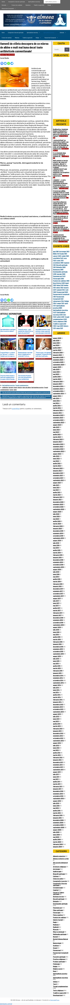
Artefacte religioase (59, 867)
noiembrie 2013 (58, 707)
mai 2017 (56, 606)
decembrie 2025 (58, 357)
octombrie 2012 (58, 738)
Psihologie (56, 964)
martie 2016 (57, 639)
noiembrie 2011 (57, 765)
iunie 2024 (56, 401)
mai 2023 (56, 432)
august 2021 (57, 483)
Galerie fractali (58, 920)
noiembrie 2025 (58, 360)
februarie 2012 (57, 757)
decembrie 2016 (58, 618)
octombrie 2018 (58, 565)
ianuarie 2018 (57, 586)
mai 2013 (56, 721)
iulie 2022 (56, 456)
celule (65, 256)
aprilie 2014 (56, 695)
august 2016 (57, 627)
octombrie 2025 (58, 362)
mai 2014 (56, 692)
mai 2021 (56, 490)
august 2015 (57, 656)
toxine (11, 389)
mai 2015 (56, 663)
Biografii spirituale (59, 874)
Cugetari (55, 890)
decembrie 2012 (58, 733)
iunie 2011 (56, 777)
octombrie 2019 (58, 536)
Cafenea (55, 876)
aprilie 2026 (56, 348)
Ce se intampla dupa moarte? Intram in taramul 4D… (59, 154)
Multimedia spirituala (59, 934)
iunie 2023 (56, 430)
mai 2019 (56, 548)
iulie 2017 (56, 601)
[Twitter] (5, 62)
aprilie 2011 (56, 781)
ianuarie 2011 (57, 789)
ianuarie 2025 (57, 384)
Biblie (56, 254)
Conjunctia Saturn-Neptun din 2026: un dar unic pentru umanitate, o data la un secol (61, 228)
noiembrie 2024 (58, 389)
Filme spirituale (58, 910)
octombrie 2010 (58, 796)
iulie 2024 (56, 398)
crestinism (58, 263)
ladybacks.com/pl (6, 1004)
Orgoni (55, 948)
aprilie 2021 (56, 492)
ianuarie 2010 (57, 818)
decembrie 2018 (58, 560)
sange (60, 303)
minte (59, 288)
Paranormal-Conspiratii (8, 8)
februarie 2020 (58, 526)
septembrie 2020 (58, 509)
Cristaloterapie (58, 888)
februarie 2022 (57, 468)
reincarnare (58, 301)
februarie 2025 (57, 381)
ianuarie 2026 (57, 355)
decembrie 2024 (58, 386)
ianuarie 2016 (57, 644)
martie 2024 (57, 408)
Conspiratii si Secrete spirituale (16, 1)
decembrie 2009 (58, 820)
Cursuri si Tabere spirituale (58, 893)
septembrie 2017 (58, 596)
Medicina (28, 5)
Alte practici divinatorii (60, 863)
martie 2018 (57, 581)
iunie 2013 (56, 719)
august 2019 (57, 540)
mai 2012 (56, 750)
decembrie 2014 (58, 675)
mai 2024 (56, 403)
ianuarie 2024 (57, 413)
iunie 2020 (56, 516)
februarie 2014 (57, 700)
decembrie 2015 (58, 647)
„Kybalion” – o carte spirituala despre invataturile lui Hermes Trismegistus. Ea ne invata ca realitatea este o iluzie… (61, 184)
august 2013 (57, 714)
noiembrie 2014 (58, 678)
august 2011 (56, 772)
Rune (54, 971)
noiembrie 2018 (58, 562)
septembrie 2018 (58, 567)
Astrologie (64, 251)
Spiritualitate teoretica (34, 1)
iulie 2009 (56, 832)
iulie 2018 (56, 572)
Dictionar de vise (58, 896)
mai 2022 (56, 461)
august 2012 (57, 743)
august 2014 (57, 685)
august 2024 (57, 396)
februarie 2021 (57, 497)
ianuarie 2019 (57, 557)
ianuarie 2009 (57, 847)
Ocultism (56, 945)
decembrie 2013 (58, 704)
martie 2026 (57, 350)
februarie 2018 (57, 584)
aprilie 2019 (56, 550)
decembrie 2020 (58, 502)
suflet (60, 317)
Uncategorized (57, 995)
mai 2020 (56, 519)
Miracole (55, 929)
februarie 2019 (57, 555)
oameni (61, 290)
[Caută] (67, 50)
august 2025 (57, 367)
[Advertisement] (25, 203)
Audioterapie (57, 871)
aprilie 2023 (56, 434)
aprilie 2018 (56, 579)
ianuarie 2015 (57, 673)
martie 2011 (56, 784)
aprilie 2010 (56, 810)
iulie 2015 (56, 659)
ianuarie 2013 (57, 731)
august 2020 (57, 512)
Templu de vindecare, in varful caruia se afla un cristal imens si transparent (60, 218)
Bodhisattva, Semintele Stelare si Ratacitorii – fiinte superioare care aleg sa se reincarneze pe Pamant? (61, 132)
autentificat (16, 408)
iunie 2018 (56, 574)
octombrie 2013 (58, 709)
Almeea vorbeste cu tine (61, 859)
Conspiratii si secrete (60, 881)
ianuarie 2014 (57, 702)
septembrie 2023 (58, 422)
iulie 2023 (56, 427)
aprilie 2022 (56, 463)
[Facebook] (1, 62)
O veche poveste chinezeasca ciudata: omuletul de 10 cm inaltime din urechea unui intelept (61, 238)
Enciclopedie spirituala (60, 904)
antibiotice (5, 387)
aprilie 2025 (56, 377)
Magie (55, 922)
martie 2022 (57, 466)
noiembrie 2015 (58, 649)
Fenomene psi (59, 276)
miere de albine (26, 387)
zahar (15, 389)
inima (60, 285)
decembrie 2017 (58, 589)
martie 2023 (57, 437)
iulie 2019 (56, 543)
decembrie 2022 (58, 444)
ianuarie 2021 (57, 499)
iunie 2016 (56, 632)
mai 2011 (55, 779)
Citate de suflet (58, 879)
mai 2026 (56, 345)
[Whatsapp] (8, 62)
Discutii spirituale (58, 899)
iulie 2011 (56, 774)
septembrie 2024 (58, 393)
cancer (57, 256)
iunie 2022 (56, 458)
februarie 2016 (57, 642)
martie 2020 (57, 524)
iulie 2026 (56, 340)
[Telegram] (11, 62)
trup (60, 326)
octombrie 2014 (58, 680)
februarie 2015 (57, 671)
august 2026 (57, 338)
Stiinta (55, 982)
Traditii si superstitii (39, 5)
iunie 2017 (56, 603)
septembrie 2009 (58, 827)
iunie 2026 (56, 343)
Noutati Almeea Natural (60, 939)
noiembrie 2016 (58, 620)
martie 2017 (57, 610)
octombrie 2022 (58, 449)
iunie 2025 (56, 372)
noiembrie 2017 (58, 591)
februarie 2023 (57, 439)
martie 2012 (57, 755)
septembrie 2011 (58, 769)
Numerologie (57, 943)
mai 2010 (56, 808)
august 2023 (57, 425)
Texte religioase (60, 321)
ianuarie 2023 (57, 442)
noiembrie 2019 (58, 533)
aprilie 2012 (56, 753)
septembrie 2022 (58, 451)
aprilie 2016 (56, 637)
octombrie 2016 (58, 622)
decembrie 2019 (58, 531)
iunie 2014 (56, 690)
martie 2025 (57, 379)
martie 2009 (57, 842)
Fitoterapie (58, 278)
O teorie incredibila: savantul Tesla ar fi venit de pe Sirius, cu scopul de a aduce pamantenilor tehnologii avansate (61, 194)
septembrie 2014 (58, 683)
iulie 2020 (56, 514)
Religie (49, 5)
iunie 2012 (56, 748)
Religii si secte (57, 969)
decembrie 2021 (58, 473)
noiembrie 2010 (58, 794)
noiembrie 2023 (58, 418)
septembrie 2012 (58, 741)
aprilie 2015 (56, 666)
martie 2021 (57, 495)
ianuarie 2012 (57, 760)
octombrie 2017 (58, 593)
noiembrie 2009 (58, 822)
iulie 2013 (56, 716)
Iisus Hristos (59, 283)
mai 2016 (56, 634)
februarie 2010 (57, 815)
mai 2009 (56, 837)
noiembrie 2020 (58, 504)
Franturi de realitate (17, 5)
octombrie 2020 (58, 507)
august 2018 (57, 569)
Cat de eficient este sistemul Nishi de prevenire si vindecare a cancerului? (26, 392)
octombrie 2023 (58, 420)
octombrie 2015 (58, 651)
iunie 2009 (56, 835)
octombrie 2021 (58, 478)
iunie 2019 (56, 545)
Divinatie (4, 5)
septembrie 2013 (58, 712)
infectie (20, 387)
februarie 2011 (57, 786)
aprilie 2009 (57, 839)
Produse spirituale (59, 961)
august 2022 (57, 454)
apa (56, 251)
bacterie (11, 387)
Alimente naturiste (59, 856)
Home (3, 1)
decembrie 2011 (58, 762)
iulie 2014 (56, 688)
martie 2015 (57, 668)
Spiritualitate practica (51, 1)
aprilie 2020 (57, 521)
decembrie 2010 (58, 791)
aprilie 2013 (56, 724)
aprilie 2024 (57, 405)
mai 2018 (56, 577)
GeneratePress (54, 1000)
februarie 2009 (58, 844)
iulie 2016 (56, 630)
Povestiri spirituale (59, 957)
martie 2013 (57, 726)
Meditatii (55, 927)
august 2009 (57, 830)
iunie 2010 (56, 806)
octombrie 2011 (58, 767)
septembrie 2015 (58, 654)
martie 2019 (57, 553)
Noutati (55, 937)
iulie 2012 (56, 745)
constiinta (58, 258)
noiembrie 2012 (58, 736)
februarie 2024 (58, 410)
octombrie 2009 (58, 825)
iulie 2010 (56, 803)
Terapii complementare (21, 385)
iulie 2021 (56, 485)
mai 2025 (56, 374)
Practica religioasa (59, 959)
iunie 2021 (56, 487)
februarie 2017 (57, 613)
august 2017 (57, 598)
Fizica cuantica (58, 915)
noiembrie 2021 (58, 475)
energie (61, 274)
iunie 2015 (56, 661)
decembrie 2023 (58, 415)
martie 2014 (57, 697)
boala (15, 387)
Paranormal (62, 292)
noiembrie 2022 (58, 446)
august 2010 (57, 801)
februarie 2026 (57, 352)
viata (59, 328)
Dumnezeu (58, 269)
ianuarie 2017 (57, 615)
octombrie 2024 (58, 391)
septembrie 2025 (58, 365)
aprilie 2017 (56, 608)
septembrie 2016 (58, 625)
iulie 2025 (56, 369)
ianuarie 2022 (57, 471)
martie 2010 (57, 813)
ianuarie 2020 (57, 528)
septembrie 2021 (58, 480)
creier (60, 260)
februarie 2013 (57, 729)
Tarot (55, 984)
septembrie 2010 (58, 798)
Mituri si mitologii (58, 932)
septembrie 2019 (58, 538)
